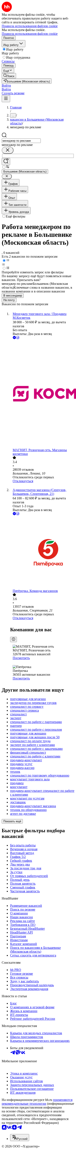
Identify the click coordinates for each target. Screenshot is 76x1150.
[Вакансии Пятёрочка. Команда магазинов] (42, 552)
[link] (9, 75)
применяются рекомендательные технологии (37, 1101)
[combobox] (21, 140)
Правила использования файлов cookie (30, 33)
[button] (6, 85)
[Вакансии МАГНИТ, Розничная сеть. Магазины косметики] (42, 394)
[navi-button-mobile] (6, 98)
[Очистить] (8, 150)
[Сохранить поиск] (6, 161)
